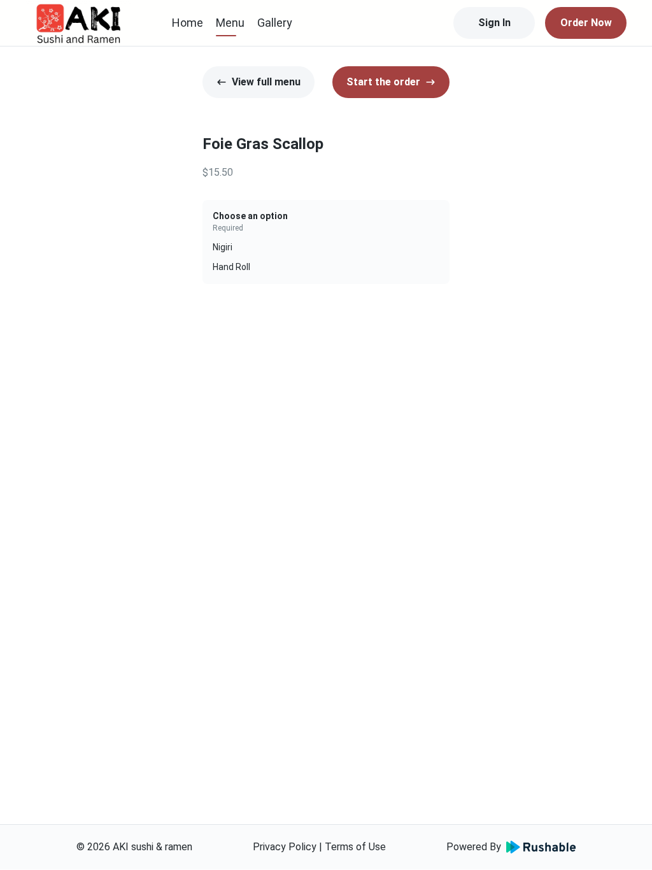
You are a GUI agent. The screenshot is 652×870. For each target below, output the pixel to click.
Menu (230, 22)
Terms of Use (355, 847)
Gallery (274, 22)
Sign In (494, 23)
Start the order (383, 82)
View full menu (266, 82)
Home (187, 22)
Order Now (586, 23)
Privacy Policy (284, 847)
